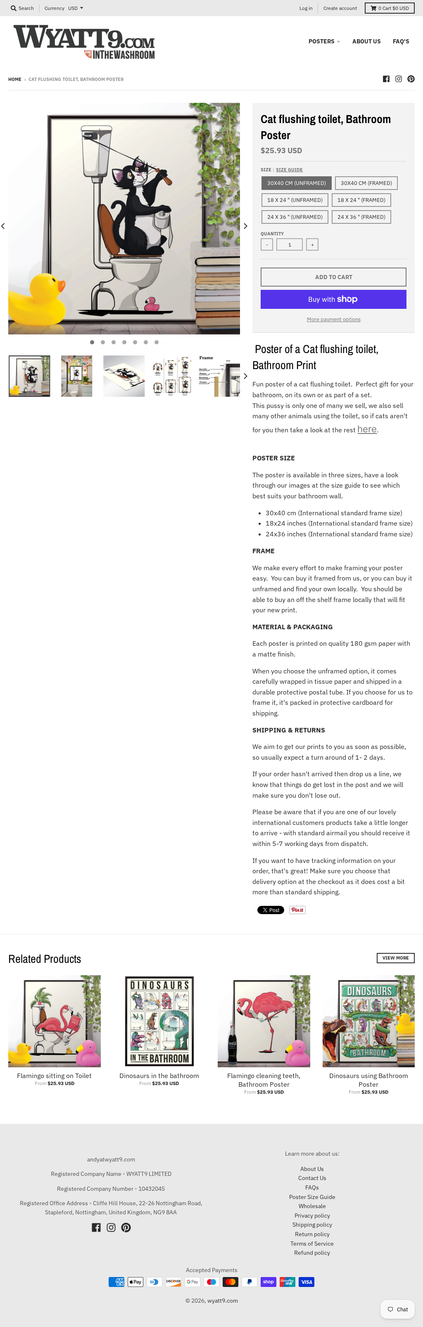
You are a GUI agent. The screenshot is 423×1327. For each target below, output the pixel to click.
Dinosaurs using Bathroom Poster (368, 1079)
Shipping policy (312, 1224)
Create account (340, 8)
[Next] (245, 226)
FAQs (312, 1187)
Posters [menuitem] (322, 41)
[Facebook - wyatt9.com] (386, 79)
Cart (393, 8)
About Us (312, 1169)
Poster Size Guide (312, 1197)
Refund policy (312, 1252)
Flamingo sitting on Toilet (54, 1075)
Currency (54, 8)
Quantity (272, 234)
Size (282, 170)
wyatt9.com (222, 1300)
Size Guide (289, 170)
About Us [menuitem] (366, 41)
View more (396, 958)
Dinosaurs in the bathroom (159, 1075)
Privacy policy (312, 1215)
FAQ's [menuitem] (401, 41)
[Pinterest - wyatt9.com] (411, 79)
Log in (306, 8)
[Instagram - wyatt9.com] (398, 79)
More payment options (334, 319)
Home (14, 79)
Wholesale (312, 1206)
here (367, 428)
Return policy (312, 1234)
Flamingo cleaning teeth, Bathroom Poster (263, 1079)
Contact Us (312, 1178)
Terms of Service (312, 1243)
